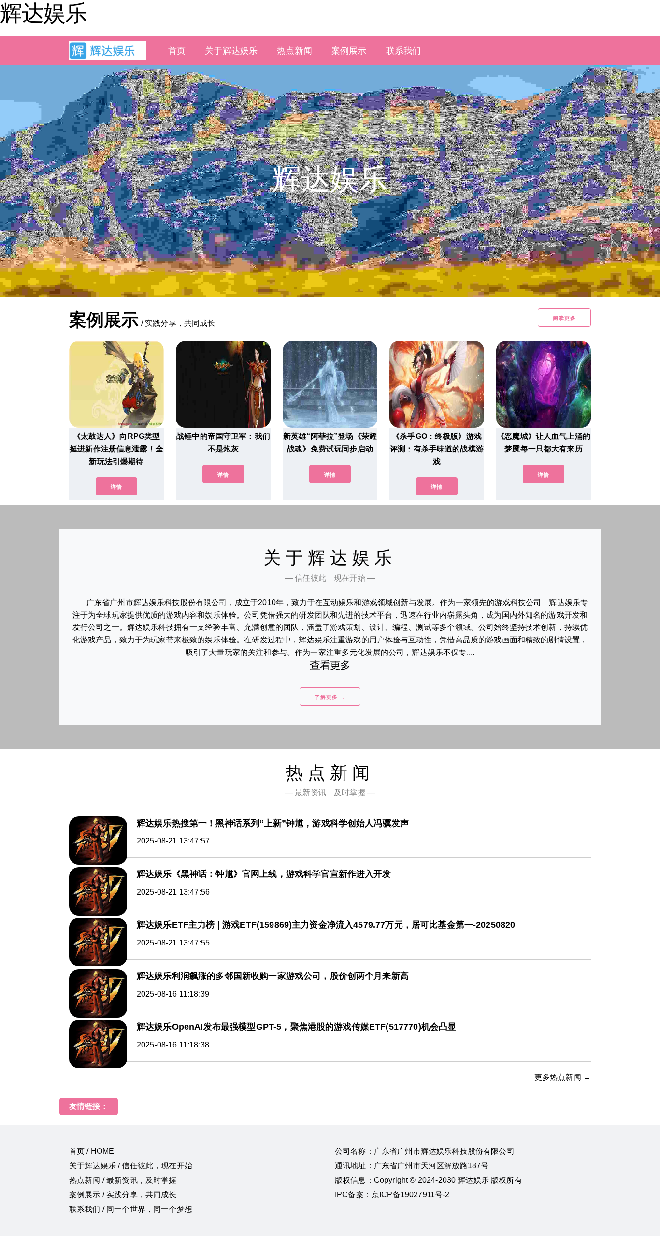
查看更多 (330, 665)
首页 (177, 51)
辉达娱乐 (43, 13)
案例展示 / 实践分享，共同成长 (123, 1195)
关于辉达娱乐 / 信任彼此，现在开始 (130, 1166)
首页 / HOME (91, 1151)
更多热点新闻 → (562, 1077)
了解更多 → (330, 697)
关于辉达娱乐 (231, 51)
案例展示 (349, 51)
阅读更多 (564, 318)
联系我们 (403, 51)
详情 (116, 487)
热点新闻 (294, 51)
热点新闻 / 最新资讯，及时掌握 (123, 1180)
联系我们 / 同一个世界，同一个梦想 (130, 1209)
